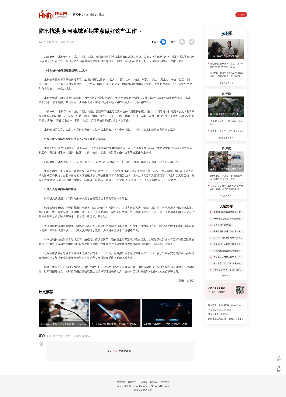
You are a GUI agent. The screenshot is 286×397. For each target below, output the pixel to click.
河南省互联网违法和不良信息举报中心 (226, 318)
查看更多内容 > (226, 83)
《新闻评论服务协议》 (82, 336)
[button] (42, 313)
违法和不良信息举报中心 (219, 314)
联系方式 (154, 382)
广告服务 (143, 382)
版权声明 (132, 382)
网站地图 (165, 382)
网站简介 (121, 382)
